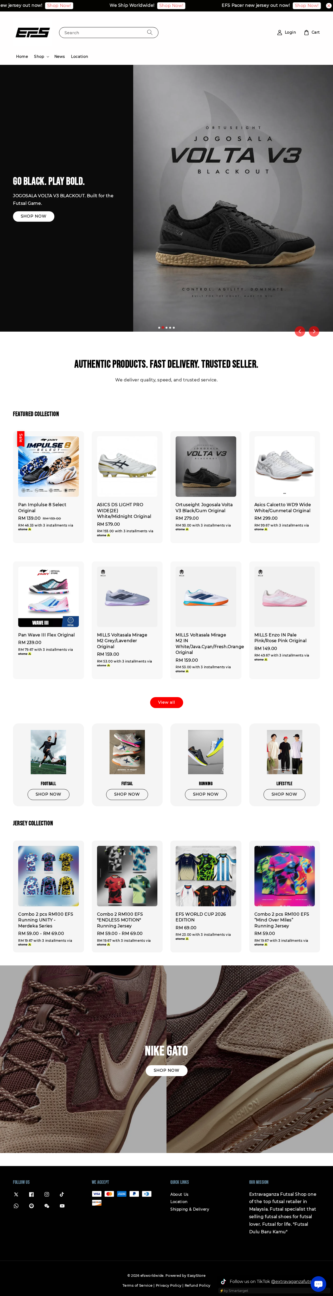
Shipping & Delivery (189, 1209)
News (59, 56)
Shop (39, 56)
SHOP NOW (34, 216)
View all (166, 702)
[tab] (159, 328)
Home (22, 56)
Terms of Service (137, 1285)
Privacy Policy (169, 1285)
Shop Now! (21, 5)
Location (79, 56)
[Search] (150, 32)
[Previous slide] (300, 331)
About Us (179, 1194)
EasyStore (196, 1275)
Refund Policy (197, 1285)
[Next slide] (314, 331)
